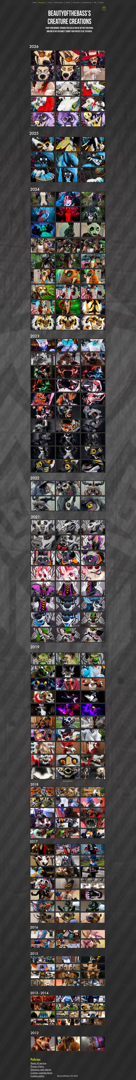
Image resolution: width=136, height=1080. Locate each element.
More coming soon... (68, 781)
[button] (104, 8)
